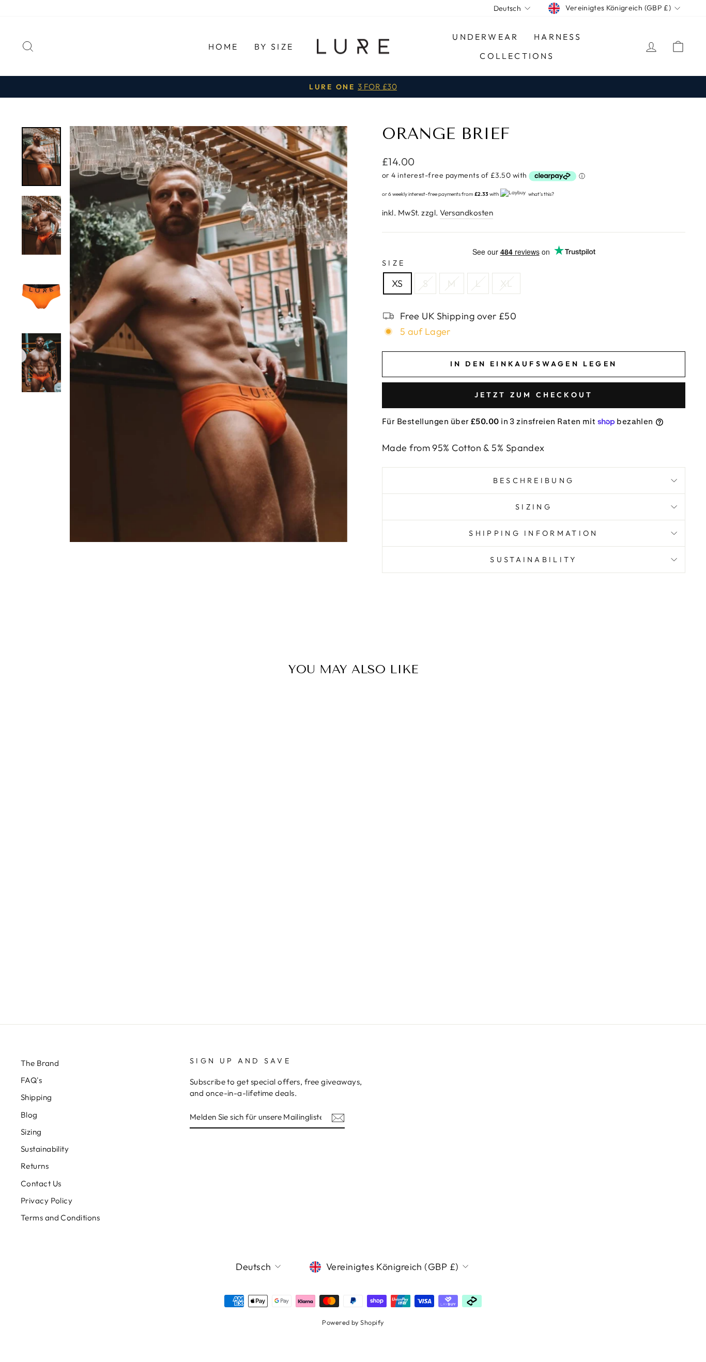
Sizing (533, 507)
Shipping (36, 1097)
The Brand (40, 1063)
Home (223, 46)
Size (393, 263)
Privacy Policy (46, 1200)
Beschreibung (534, 480)
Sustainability (533, 559)
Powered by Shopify (352, 1322)
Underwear (485, 37)
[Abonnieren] (338, 1117)
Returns (35, 1166)
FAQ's (31, 1080)
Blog (29, 1115)
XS (397, 283)
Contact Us (41, 1183)
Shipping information (533, 533)
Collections (517, 56)
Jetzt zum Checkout (533, 394)
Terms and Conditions (60, 1217)
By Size (274, 46)
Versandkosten (466, 213)
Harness (557, 37)
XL (506, 283)
